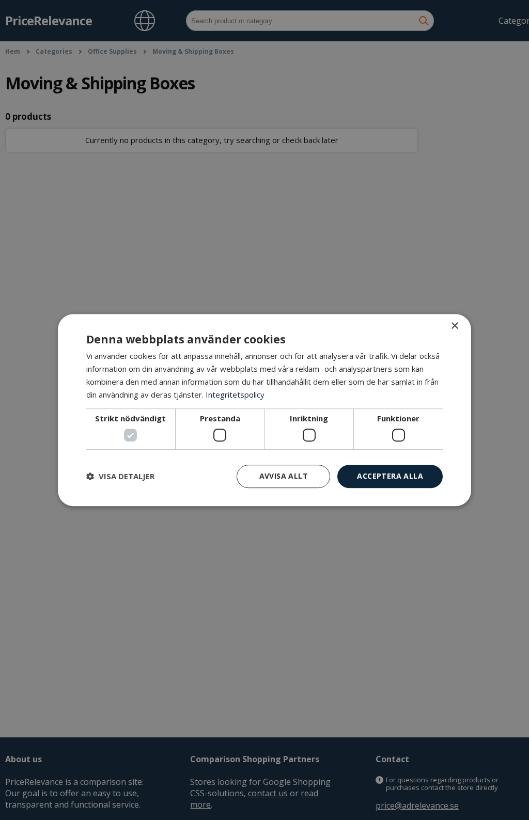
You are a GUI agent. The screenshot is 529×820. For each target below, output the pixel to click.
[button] (120, 476)
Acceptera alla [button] (390, 476)
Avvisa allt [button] (283, 476)
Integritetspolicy (235, 394)
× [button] (454, 326)
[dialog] (264, 410)
